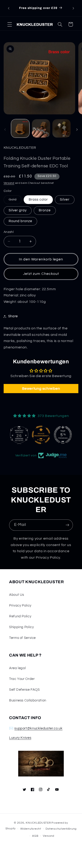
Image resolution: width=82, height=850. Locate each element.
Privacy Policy (20, 605)
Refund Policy (20, 616)
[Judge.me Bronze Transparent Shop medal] (19, 435)
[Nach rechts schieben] (77, 129)
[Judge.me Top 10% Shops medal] (63, 435)
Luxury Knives (20, 738)
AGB (35, 836)
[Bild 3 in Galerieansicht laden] (61, 128)
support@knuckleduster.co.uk (38, 728)
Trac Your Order (22, 679)
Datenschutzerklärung (61, 829)
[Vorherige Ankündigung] (9, 8)
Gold (15, 201)
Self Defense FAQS (24, 689)
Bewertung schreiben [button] (41, 388)
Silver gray (18, 210)
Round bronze (20, 221)
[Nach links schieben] (5, 129)
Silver (64, 199)
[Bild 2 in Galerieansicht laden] (41, 128)
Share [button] (13, 316)
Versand (9, 183)
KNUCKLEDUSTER (38, 823)
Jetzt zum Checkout (41, 274)
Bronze (45, 210)
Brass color (38, 199)
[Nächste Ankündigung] (73, 8)
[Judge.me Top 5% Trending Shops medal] (41, 435)
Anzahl (9, 232)
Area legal (17, 668)
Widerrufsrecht (30, 829)
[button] (9, 24)
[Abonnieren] (67, 525)
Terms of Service (22, 638)
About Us (16, 594)
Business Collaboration (27, 700)
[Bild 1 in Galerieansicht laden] (20, 128)
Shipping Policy (21, 627)
